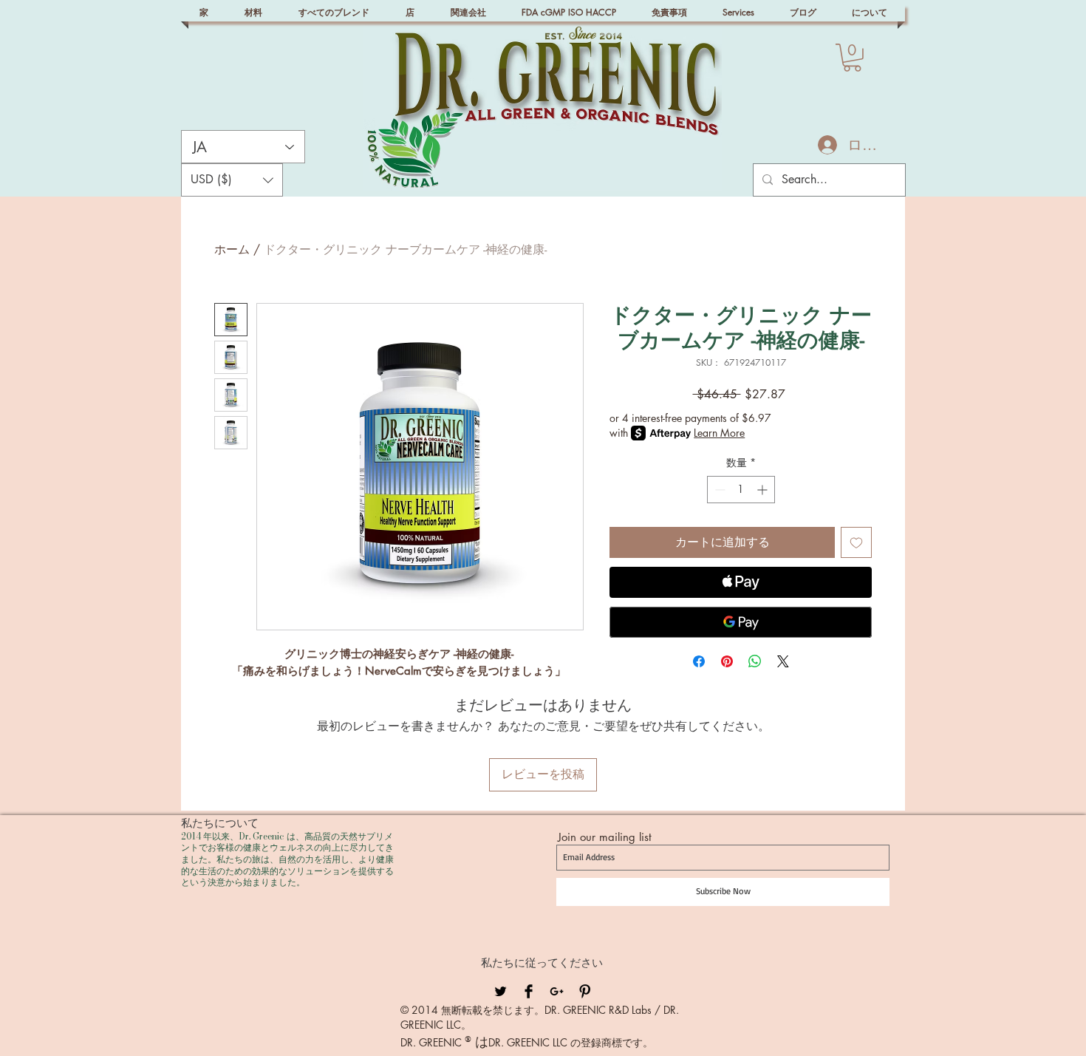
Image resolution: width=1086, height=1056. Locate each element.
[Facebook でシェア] (699, 661)
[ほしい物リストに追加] (856, 542)
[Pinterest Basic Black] (585, 991)
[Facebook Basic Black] (529, 991)
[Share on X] (783, 661)
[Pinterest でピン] (727, 661)
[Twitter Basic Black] (501, 991)
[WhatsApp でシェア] (755, 661)
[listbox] (232, 180)
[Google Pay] (740, 622)
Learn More (719, 433)
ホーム (232, 249)
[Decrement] (718, 490)
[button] (852, 58)
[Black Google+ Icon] (557, 991)
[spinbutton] (741, 490)
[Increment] (763, 490)
